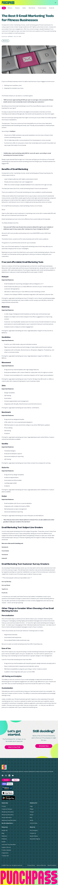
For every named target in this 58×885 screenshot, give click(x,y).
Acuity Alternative (7, 817)
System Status (34, 836)
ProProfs (4, 593)
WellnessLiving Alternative (9, 820)
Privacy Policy (31, 865)
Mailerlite (5, 467)
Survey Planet (6, 585)
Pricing (4, 806)
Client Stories (32, 8)
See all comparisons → (8, 823)
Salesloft (4, 558)
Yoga (31, 806)
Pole (31, 817)
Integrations (5, 853)
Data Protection (52, 865)
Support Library (6, 847)
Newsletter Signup (35, 839)
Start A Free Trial (14, 747)
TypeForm (5, 589)
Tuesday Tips (5, 855)
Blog (4, 8)
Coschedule (5, 551)
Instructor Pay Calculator (9, 844)
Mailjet (4, 496)
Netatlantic (5, 547)
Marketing (5, 40)
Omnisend (5, 554)
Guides (24, 8)
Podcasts (17, 8)
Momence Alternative (7, 814)
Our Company (34, 830)
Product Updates (42, 8)
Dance (31, 814)
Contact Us (33, 833)
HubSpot (12, 131)
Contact (6, 780)
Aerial (31, 820)
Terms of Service (41, 865)
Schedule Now (44, 746)
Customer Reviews (7, 809)
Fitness (32, 812)
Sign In (15, 780)
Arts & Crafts (33, 823)
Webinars (10, 8)
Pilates (31, 809)
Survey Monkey (6, 581)
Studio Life (51, 8)
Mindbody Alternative (8, 812)
